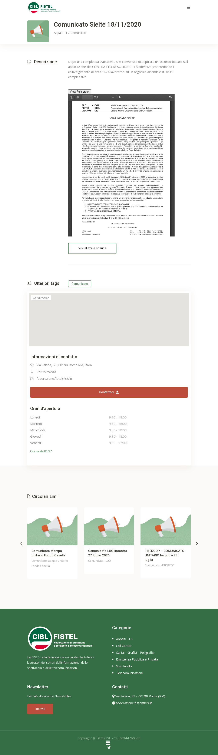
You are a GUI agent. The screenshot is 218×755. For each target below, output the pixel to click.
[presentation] (21, 543)
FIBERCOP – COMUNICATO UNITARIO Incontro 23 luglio (164, 555)
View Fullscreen (79, 91)
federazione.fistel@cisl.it (54, 378)
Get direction (41, 298)
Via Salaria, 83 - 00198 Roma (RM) (140, 696)
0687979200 (46, 372)
